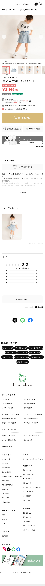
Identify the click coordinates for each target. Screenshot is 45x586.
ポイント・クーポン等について (33, 487)
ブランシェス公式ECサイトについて (33, 460)
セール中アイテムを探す (10, 418)
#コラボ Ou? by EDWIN (21, 357)
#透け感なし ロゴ (22, 362)
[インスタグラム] (4, 549)
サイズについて (28, 479)
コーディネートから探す (31, 436)
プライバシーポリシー (30, 530)
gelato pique (6, 502)
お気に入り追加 (34, 129)
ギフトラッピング (28, 492)
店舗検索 (5, 536)
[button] (4, 36)
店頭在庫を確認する (14, 129)
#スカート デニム (7, 357)
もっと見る (22, 193)
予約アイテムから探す (31, 423)
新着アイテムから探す (9, 423)
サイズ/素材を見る (25, 167)
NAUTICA (5, 489)
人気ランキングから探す (10, 429)
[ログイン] (36, 4)
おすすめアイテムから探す (10, 414)
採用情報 (25, 517)
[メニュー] (5, 4)
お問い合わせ (27, 500)
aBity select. (6, 481)
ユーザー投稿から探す (9, 440)
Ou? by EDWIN (9, 77)
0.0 (24, 264)
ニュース (5, 519)
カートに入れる (24, 118)
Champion (5, 493)
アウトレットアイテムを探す (33, 414)
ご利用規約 (26, 521)
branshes (5, 463)
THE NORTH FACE (7, 485)
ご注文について (28, 466)
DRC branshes (6, 468)
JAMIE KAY (5, 498)
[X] (9, 549)
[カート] (40, 3)
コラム (4, 523)
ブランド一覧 (6, 459)
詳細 (30, 101)
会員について (27, 483)
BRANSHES (22, 572)
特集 (3, 515)
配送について (27, 470)
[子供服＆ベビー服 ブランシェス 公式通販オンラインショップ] (22, 4)
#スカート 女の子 (7, 348)
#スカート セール (10, 353)
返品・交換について (29, 474)
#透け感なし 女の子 (21, 348)
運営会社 (25, 513)
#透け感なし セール (37, 357)
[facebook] (18, 549)
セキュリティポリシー (30, 526)
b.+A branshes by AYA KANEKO (12, 476)
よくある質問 (27, 496)
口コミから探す (29, 440)
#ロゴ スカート (22, 353)
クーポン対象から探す (31, 418)
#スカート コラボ (34, 353)
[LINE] (13, 549)
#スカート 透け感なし (36, 348)
